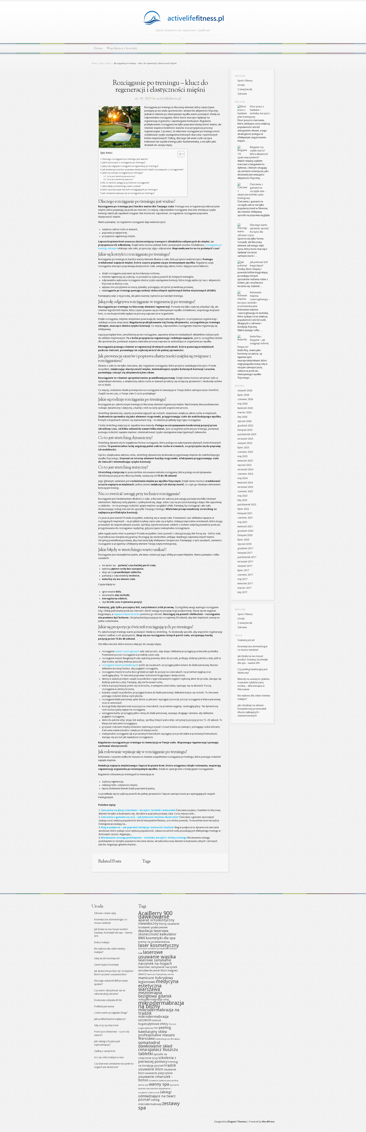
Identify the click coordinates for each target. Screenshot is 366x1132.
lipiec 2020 (243, 539)
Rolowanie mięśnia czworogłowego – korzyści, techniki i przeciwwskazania (254, 299)
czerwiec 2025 (245, 451)
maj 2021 (242, 522)
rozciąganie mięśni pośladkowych (120, 665)
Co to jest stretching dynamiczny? (121, 176)
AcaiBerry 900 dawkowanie (155, 915)
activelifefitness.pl (169, 98)
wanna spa (143, 1085)
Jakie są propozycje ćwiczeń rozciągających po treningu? (130, 189)
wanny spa (159, 1084)
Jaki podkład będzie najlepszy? (110, 1019)
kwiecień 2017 (245, 583)
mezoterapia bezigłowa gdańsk (155, 994)
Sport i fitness (105, 63)
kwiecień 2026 (245, 408)
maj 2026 (242, 403)
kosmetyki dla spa (160, 938)
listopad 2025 (245, 430)
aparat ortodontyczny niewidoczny (156, 922)
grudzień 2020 (245, 530)
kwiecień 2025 (245, 460)
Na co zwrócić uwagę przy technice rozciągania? (125, 183)
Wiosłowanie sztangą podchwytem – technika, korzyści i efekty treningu (144, 837)
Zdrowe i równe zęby (105, 913)
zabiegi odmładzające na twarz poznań (157, 1096)
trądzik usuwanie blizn (157, 1067)
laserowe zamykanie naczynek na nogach (155, 962)
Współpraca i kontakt (121, 48)
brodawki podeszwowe (153, 927)
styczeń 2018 (244, 544)
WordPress (268, 1121)
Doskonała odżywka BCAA (108, 1000)
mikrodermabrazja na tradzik (158, 1011)
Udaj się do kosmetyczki (107, 958)
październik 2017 (247, 557)
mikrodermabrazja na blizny (161, 1005)
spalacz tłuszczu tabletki (158, 1051)
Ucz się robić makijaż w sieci (109, 1057)
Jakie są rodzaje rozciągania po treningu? (122, 173)
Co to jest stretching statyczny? (120, 179)
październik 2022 (247, 504)
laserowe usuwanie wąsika (157, 954)
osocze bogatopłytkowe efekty (153, 1022)
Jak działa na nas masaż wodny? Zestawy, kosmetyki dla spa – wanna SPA (253, 659)
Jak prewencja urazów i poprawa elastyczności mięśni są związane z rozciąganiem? (143, 169)
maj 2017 (242, 579)
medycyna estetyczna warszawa (158, 985)
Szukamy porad (246, 640)
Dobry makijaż (101, 942)
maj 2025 (242, 456)
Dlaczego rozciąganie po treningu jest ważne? (125, 159)
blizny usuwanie (169, 923)
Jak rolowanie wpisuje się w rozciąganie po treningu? (128, 193)
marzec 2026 (244, 412)
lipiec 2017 (243, 570)
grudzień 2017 (245, 548)
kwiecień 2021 (245, 526)
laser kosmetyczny (158, 945)
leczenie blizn (158, 970)
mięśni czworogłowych (127, 651)
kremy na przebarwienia (154, 942)
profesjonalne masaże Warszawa (156, 1037)
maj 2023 (242, 495)
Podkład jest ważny (104, 1006)
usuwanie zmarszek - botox (155, 1078)
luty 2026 (242, 416)
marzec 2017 (244, 587)
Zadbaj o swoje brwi (104, 1051)
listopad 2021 (245, 513)
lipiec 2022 (243, 508)
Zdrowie (242, 93)
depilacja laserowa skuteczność (153, 932)
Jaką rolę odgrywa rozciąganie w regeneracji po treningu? (130, 166)
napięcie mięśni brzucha (127, 614)
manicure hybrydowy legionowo (155, 980)
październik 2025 (247, 434)
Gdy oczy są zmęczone (106, 1025)
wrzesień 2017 (245, 561)
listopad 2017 (245, 552)
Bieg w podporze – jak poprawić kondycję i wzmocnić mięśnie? (137, 827)
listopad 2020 (245, 535)
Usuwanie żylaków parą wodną (163, 1080)
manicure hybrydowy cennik (160, 974)
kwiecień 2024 (245, 482)
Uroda (241, 85)
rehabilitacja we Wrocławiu (167, 1039)
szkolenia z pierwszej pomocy (157, 1060)
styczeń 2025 (244, 465)
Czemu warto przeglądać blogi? (110, 1012)
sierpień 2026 (245, 390)
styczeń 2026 (244, 421)
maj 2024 (242, 478)
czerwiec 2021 (245, 517)
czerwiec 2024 (245, 473)
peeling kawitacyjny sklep (154, 1029)
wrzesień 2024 (245, 469)
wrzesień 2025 (245, 438)
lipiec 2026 (243, 394)
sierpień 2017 (245, 565)
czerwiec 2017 (245, 574)
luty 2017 (242, 592)
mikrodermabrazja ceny (153, 999)
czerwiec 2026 (245, 399)
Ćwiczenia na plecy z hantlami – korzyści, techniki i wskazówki (138, 810)
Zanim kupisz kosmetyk (106, 964)
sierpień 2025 (245, 443)
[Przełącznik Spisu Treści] (179, 154)
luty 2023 (242, 500)
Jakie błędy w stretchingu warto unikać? (121, 186)
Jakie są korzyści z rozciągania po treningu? (123, 162)
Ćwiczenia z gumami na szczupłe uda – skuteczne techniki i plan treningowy (252, 191)
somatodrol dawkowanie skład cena (155, 1046)
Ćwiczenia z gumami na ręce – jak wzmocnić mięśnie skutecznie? (140, 817)
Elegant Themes (237, 1121)
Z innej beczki (245, 89)
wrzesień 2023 (245, 487)
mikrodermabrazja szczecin (153, 1018)
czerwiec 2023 (245, 491)
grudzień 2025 (245, 425)
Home (98, 48)
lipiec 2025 (243, 447)
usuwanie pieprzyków (159, 1073)
